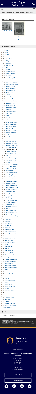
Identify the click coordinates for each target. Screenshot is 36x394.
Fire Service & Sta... (10, 238)
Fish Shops (9, 113)
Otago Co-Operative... (12, 172)
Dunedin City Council (10, 232)
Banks (6, 57)
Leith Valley (8, 248)
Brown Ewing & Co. (11, 78)
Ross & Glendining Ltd (12, 187)
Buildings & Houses (10, 61)
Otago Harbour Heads (11, 267)
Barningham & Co (10, 71)
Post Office (8, 272)
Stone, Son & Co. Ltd (11, 200)
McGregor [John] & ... (11, 160)
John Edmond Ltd (10, 139)
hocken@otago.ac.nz (18, 369)
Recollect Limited (20, 323)
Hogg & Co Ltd (9, 128)
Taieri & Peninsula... (11, 202)
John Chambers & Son (12, 137)
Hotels (6, 244)
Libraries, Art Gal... (10, 253)
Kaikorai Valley (8, 307)
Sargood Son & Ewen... (12, 189)
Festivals (7, 236)
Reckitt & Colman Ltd (11, 181)
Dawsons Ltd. (9, 99)
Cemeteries (8, 225)
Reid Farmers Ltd (10, 183)
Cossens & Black (10, 86)
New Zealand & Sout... (11, 259)
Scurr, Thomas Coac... (11, 194)
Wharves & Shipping (10, 305)
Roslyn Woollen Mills (11, 185)
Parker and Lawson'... (11, 168)
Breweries (8, 76)
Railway (7, 278)
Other (6, 269)
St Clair (7, 288)
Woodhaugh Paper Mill (12, 217)
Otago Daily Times (11, 175)
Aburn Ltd (8, 67)
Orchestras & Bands (10, 261)
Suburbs (7, 295)
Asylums (7, 54)
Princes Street (9, 274)
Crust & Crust (9, 92)
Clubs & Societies (9, 229)
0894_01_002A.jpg (11, 151)
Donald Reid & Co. (10, 105)
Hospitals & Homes (10, 242)
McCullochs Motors (11, 156)
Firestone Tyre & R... (11, 111)
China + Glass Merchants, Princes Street (19, 38)
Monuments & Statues (11, 255)
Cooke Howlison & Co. (12, 84)
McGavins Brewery (11, 158)
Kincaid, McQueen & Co (12, 145)
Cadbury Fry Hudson (11, 82)
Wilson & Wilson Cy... (11, 215)
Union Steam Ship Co (11, 206)
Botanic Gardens (9, 59)
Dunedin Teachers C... (10, 234)
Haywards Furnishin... (11, 124)
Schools (7, 282)
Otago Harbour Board (11, 265)
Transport (7, 301)
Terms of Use (10, 320)
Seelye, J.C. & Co (10, 196)
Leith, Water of (9, 250)
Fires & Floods (9, 240)
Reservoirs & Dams (10, 280)
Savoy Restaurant (10, 191)
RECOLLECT (4, 323)
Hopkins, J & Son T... (11, 130)
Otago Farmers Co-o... (12, 177)
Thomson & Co (10, 204)
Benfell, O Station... (11, 73)
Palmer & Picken (10, 179)
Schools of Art (9, 284)
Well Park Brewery (11, 210)
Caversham (8, 221)
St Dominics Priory (10, 291)
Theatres (7, 299)
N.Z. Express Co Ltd (11, 166)
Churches (7, 227)
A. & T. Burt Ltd (9, 65)
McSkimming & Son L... (12, 164)
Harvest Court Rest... (11, 122)
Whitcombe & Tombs (11, 213)
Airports (7, 52)
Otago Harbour (9, 263)
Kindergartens (9, 246)
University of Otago (10, 303)
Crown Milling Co (10, 90)
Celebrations (8, 223)
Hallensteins (9, 120)
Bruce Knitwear (10, 80)
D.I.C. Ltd (8, 94)
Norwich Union (9, 170)
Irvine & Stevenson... (11, 132)
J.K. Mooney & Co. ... (11, 135)
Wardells (8, 208)
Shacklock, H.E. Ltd (11, 198)
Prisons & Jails (9, 276)
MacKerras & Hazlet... (11, 147)
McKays (8, 162)
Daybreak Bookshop (11, 101)
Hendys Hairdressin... (11, 126)
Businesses (8, 63)
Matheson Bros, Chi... (12, 149)
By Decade (8, 219)
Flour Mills (8, 118)
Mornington (8, 257)
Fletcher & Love (10, 116)
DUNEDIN (6, 50)
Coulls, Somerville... (11, 88)
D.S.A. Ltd (8, 97)
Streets (7, 293)
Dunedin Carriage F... (11, 107)
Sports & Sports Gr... (10, 286)
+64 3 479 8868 (18, 367)
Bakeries (8, 69)
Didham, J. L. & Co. (11, 103)
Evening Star (9, 109)
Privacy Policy (4, 320)
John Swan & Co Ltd (11, 141)
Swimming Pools (9, 297)
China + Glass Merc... (11, 154)
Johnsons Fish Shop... (11, 143)
